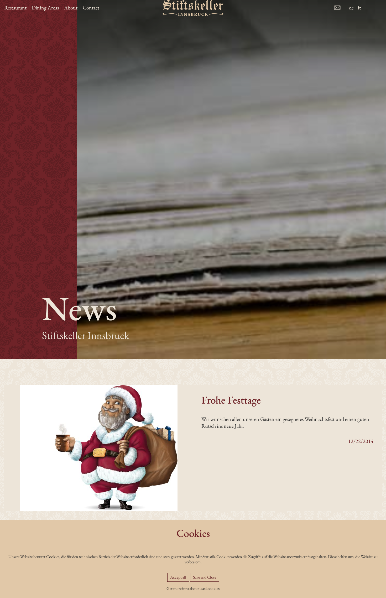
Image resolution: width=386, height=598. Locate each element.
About (70, 7)
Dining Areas (45, 7)
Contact (91, 7)
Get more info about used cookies (193, 588)
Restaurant (15, 7)
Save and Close (204, 577)
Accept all (178, 577)
